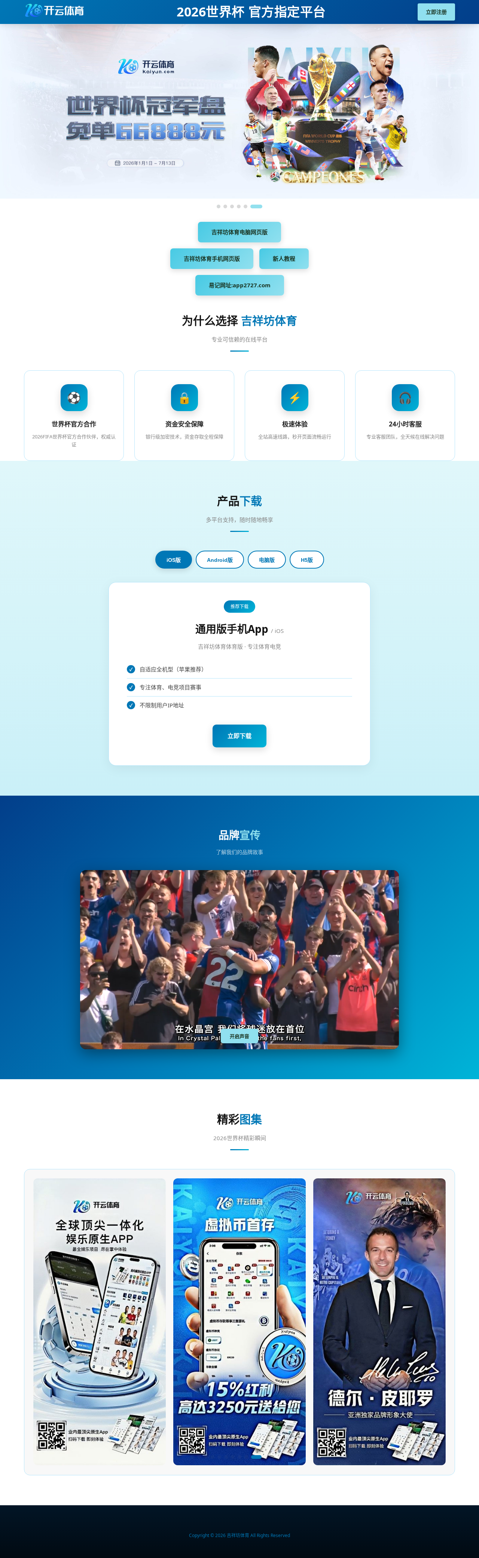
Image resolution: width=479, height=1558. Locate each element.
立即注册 (436, 11)
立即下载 (239, 736)
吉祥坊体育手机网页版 (212, 258)
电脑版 (267, 560)
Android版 (220, 560)
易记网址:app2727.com (240, 285)
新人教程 (284, 258)
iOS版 (174, 560)
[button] (192, 1457)
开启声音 (239, 1036)
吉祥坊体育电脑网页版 (239, 232)
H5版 (307, 560)
